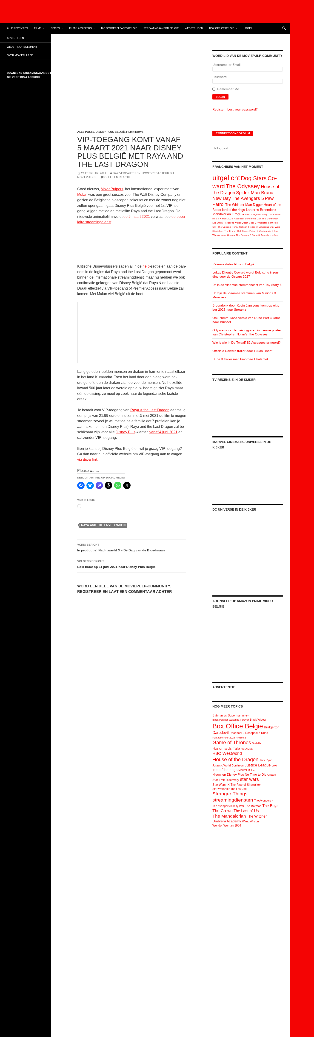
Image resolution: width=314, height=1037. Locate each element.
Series (55, 28)
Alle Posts (85, 131)
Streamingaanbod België (161, 28)
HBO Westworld (227, 753)
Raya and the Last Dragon (103, 525)
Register (218, 109)
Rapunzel (239, 218)
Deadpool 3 (252, 733)
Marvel (242, 770)
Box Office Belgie (237, 726)
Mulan (82, 194)
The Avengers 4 (264, 800)
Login (248, 28)
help (146, 266)
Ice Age (274, 235)
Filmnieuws (134, 131)
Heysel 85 (229, 222)
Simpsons (264, 227)
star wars (249, 779)
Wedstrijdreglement (22, 46)
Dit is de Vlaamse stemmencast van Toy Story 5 (247, 285)
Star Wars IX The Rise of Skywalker (236, 784)
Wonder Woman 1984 (226, 825)
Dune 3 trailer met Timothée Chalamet (240, 359)
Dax (259, 218)
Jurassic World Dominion (228, 765)
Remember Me (228, 89)
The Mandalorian (229, 816)
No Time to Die (255, 774)
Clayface (256, 214)
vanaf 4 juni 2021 (163, 432)
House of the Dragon (235, 759)
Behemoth (250, 218)
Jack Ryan (265, 760)
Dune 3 (256, 235)
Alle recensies (17, 28)
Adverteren (15, 38)
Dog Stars (254, 178)
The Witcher (257, 816)
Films (37, 28)
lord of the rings (233, 210)
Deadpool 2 (237, 733)
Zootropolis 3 (266, 231)
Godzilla (246, 214)
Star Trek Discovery (225, 780)
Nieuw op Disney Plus (228, 774)
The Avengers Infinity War (228, 806)
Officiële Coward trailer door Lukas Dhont (242, 351)
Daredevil (220, 732)
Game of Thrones (231, 742)
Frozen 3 (253, 227)
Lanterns (252, 210)
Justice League (258, 765)
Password (219, 77)
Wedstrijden (194, 28)
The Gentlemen (270, 218)
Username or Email (226, 64)
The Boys (270, 805)
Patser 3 (253, 231)
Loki (274, 765)
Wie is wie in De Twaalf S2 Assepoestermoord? (246, 342)
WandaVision (250, 821)
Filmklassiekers (80, 28)
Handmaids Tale (226, 748)
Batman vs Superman (226, 715)
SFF (214, 227)
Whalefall (262, 222)
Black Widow (258, 719)
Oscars (271, 774)
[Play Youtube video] (131, 332)
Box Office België (221, 28)
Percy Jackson (239, 227)
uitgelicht (226, 178)
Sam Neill (273, 222)
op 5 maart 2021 (136, 216)
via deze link (87, 460)
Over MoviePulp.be (20, 55)
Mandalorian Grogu (226, 214)
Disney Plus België (110, 131)
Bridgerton (271, 727)
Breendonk (268, 210)
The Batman (253, 806)
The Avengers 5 (248, 198)
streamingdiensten (232, 799)
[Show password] (279, 81)
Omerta (231, 235)
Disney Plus (125, 432)
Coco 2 (253, 222)
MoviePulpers (112, 189)
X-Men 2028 (226, 218)
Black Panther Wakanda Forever (230, 719)
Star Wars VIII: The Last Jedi (229, 789)
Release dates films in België (233, 264)
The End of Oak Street (236, 231)
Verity (264, 214)
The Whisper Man (238, 205)
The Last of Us (246, 810)
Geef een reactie (117, 177)
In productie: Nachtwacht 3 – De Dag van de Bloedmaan (121, 547)
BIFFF (245, 715)
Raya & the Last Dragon (149, 410)
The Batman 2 (243, 235)
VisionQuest (241, 222)
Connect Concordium (233, 133)
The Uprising (224, 227)
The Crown (222, 810)
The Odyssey (243, 186)
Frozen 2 (241, 737)
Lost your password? (242, 109)
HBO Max (247, 748)
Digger (258, 205)
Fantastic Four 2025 (223, 737)
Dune (264, 733)
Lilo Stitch (217, 222)
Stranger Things (230, 793)
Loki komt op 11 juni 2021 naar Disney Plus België (116, 564)
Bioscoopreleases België (119, 28)
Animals (265, 235)
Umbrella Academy (226, 821)
